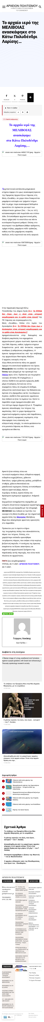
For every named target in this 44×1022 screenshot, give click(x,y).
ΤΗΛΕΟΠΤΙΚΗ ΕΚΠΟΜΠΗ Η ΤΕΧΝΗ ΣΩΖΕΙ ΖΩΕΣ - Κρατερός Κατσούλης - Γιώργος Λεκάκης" (21, 940)
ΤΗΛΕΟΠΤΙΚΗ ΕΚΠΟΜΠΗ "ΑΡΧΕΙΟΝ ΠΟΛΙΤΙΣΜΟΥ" (21, 924)
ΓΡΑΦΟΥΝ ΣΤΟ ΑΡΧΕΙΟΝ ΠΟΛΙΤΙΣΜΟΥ (33, 918)
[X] (33, 969)
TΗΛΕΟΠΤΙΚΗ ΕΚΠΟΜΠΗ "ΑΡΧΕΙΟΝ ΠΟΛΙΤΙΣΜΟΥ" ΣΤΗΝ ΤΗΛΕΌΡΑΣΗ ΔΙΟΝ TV (21, 907)
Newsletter (42, 511)
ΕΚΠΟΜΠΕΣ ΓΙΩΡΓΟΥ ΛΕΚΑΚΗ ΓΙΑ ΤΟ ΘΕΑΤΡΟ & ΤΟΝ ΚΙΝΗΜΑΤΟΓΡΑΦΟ (21, 958)
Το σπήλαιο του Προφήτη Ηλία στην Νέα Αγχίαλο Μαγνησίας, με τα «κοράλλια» (19, 832)
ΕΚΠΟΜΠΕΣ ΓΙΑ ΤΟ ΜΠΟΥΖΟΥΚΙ (7, 981)
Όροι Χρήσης (32, 973)
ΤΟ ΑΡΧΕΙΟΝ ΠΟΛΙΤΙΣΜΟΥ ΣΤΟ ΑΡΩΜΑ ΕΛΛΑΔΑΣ (20, 895)
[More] (30, 97)
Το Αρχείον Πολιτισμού (35, 980)
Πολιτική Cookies (34, 975)
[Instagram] (32, 969)
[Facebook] (30, 969)
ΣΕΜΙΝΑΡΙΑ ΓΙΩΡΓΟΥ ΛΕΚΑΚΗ (35, 897)
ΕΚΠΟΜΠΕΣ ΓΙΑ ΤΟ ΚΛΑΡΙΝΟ (7, 986)
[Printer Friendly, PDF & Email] (8, 614)
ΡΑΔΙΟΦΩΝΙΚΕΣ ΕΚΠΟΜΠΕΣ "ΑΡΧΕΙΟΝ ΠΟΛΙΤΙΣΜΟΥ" (6, 974)
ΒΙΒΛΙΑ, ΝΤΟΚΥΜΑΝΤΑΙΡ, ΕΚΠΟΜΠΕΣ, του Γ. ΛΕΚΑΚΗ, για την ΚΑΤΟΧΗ (34, 926)
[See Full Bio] (26, 642)
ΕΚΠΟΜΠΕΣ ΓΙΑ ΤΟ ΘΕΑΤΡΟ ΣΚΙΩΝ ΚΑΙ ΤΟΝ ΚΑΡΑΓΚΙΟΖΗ (8, 1005)
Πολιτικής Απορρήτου (34, 978)
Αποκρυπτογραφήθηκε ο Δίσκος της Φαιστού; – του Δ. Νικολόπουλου (22, 856)
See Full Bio (20, 643)
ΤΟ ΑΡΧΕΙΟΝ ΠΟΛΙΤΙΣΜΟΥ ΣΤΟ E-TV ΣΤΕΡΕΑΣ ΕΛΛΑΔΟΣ (21, 916)
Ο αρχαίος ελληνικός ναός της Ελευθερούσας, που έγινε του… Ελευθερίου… (22, 862)
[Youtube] (35, 969)
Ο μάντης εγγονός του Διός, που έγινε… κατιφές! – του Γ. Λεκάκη (19, 839)
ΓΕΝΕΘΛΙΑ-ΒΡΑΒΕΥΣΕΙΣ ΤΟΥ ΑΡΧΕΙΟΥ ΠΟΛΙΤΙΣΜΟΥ (34, 902)
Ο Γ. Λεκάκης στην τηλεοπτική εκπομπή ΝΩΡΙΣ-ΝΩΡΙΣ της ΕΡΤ (21, 888)
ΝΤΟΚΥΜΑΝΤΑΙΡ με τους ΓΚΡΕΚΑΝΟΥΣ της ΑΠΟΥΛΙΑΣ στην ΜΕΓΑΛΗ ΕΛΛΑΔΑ (21, 950)
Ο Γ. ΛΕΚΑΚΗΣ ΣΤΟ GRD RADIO (7, 1000)
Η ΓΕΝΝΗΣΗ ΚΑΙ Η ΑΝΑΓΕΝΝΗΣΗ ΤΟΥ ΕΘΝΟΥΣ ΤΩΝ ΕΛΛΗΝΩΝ (21, 931)
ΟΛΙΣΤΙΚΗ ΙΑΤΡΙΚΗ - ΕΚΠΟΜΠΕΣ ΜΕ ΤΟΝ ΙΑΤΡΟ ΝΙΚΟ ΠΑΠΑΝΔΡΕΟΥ (8, 993)
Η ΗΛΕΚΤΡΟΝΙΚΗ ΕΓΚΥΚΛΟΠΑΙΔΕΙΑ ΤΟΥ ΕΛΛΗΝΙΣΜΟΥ (22, 9)
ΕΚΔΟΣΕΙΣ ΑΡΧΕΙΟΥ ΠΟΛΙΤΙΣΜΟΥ (34, 892)
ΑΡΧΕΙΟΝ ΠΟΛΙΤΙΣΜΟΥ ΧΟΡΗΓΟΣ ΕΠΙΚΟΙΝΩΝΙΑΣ (33, 910)
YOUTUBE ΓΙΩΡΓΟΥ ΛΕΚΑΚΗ (21, 901)
